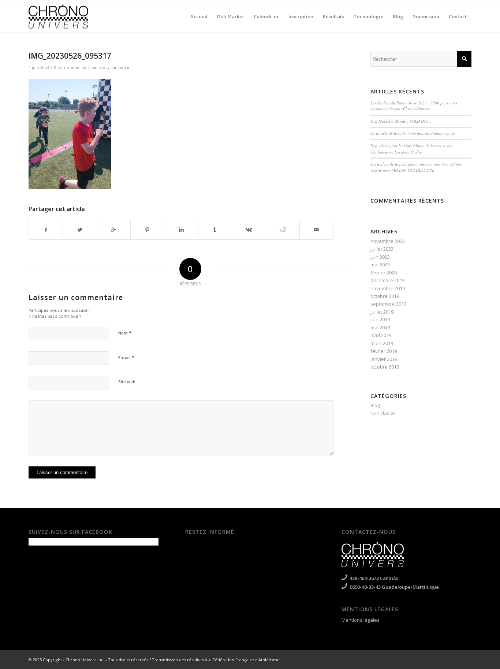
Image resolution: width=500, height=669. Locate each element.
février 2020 (383, 272)
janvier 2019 (383, 359)
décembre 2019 (387, 280)
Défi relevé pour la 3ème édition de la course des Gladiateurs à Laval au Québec (411, 149)
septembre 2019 (388, 303)
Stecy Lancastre (114, 67)
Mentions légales (361, 620)
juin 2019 (380, 319)
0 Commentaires (70, 67)
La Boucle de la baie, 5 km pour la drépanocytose (412, 133)
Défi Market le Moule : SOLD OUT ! (401, 121)
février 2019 (383, 351)
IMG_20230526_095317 (70, 56)
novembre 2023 (387, 241)
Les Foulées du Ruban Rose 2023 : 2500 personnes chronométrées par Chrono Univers (413, 106)
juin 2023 (380, 257)
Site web (126, 381)
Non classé (382, 413)
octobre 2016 (384, 366)
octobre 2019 (384, 296)
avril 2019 (380, 335)
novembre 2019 (387, 288)
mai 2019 (380, 327)
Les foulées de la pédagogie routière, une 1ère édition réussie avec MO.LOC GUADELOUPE (415, 167)
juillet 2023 (381, 248)
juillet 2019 (381, 311)
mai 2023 (380, 264)
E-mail (126, 357)
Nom (124, 332)
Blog (375, 405)
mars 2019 (381, 343)
